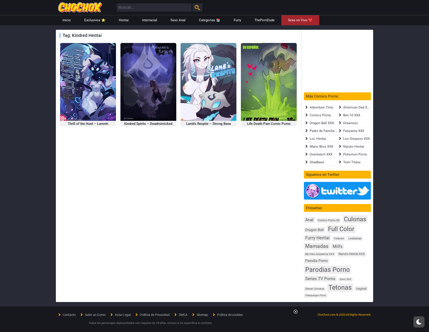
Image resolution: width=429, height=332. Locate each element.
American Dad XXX (357, 107)
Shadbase (317, 162)
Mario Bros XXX (321, 147)
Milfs (338, 246)
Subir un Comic (95, 315)
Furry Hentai (317, 237)
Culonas (355, 219)
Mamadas (316, 246)
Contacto (69, 315)
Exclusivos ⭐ (94, 20)
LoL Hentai (318, 139)
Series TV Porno (320, 278)
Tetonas (340, 287)
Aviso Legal (123, 315)
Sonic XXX (345, 279)
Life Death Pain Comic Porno (269, 124)
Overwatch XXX (321, 154)
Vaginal (361, 288)
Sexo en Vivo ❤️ (300, 20)
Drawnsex (350, 123)
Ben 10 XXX (351, 115)
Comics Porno (320, 115)
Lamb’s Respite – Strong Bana (208, 124)
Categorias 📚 (209, 20)
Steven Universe (314, 288)
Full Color (341, 229)
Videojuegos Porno (315, 295)
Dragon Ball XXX (322, 123)
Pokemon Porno (355, 154)
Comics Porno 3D (329, 220)
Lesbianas (355, 238)
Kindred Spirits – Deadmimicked (148, 124)
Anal (309, 219)
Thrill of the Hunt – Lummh (88, 124)
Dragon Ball (314, 230)
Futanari (339, 238)
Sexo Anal (177, 20)
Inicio (67, 20)
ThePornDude (264, 20)
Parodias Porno (327, 269)
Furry (237, 20)
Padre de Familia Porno (327, 131)
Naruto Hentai (353, 147)
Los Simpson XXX (356, 139)
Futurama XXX (353, 131)
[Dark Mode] (419, 322)
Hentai (124, 20)
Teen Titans (352, 162)
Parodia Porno (316, 261)
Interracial (149, 20)
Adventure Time (321, 107)
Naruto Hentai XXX (352, 254)
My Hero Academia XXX (319, 254)
